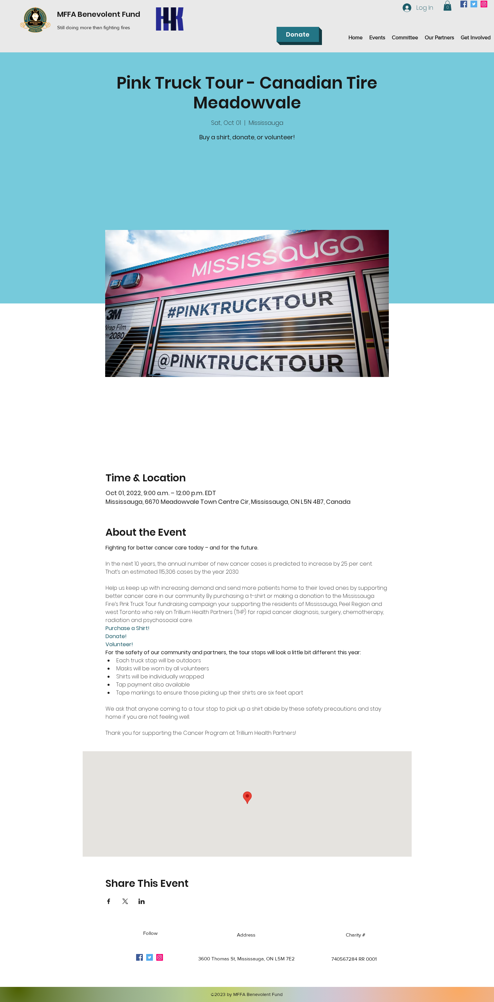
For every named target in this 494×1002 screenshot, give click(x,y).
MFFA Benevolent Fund (98, 14)
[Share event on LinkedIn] (141, 901)
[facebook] (463, 4)
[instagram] (484, 4)
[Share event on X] (125, 901)
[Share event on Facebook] (109, 901)
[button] (447, 6)
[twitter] (473, 4)
